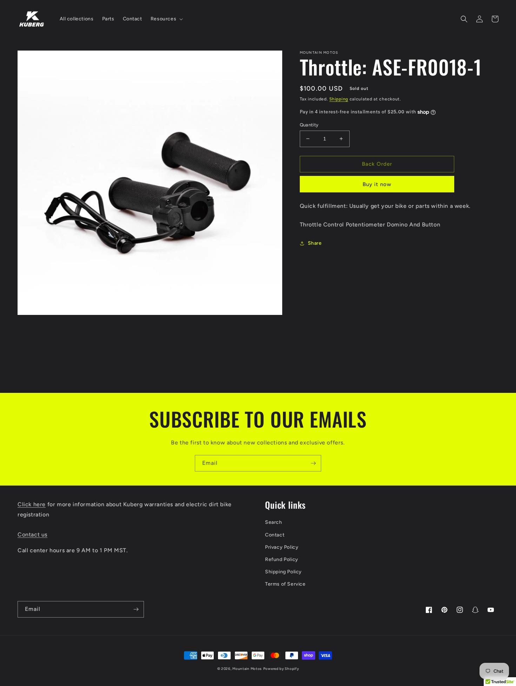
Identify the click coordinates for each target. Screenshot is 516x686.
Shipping (338, 99)
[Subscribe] (313, 463)
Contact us (32, 534)
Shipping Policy (283, 572)
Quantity (309, 124)
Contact (274, 535)
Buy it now (377, 184)
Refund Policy (281, 559)
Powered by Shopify (281, 668)
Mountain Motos (247, 668)
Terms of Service (285, 584)
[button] (166, 19)
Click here (32, 504)
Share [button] (315, 243)
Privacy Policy (281, 547)
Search (273, 522)
